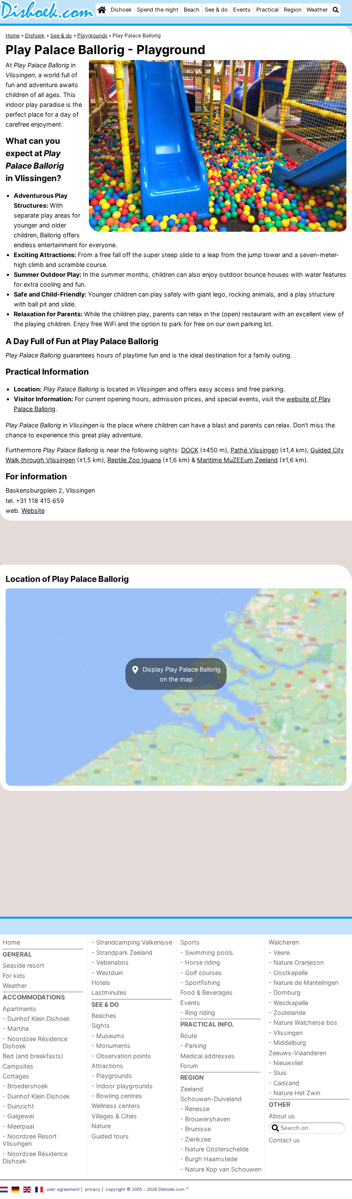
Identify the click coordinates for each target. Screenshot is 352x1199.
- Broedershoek (25, 1086)
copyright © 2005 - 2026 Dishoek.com (145, 1189)
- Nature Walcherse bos (303, 1022)
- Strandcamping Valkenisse (131, 942)
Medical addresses (207, 1056)
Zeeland (191, 1089)
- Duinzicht (18, 1106)
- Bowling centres (116, 1095)
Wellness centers (115, 1105)
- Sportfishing (200, 982)
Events (242, 9)
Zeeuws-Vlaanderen (297, 1053)
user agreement (63, 1189)
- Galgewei (18, 1116)
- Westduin (107, 972)
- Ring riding (197, 1012)
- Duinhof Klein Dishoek (36, 1018)
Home (11, 942)
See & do (216, 9)
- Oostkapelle (288, 972)
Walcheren (284, 942)
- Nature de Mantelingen (303, 982)
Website (33, 510)
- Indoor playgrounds (122, 1086)
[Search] (335, 9)
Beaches (103, 1015)
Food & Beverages (206, 992)
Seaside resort (23, 965)
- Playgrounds (111, 1075)
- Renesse (194, 1108)
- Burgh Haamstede (208, 1159)
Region (292, 9)
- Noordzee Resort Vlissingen (30, 1139)
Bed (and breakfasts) (33, 1056)
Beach (192, 9)
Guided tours (110, 1136)
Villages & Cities (114, 1116)
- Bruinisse (195, 1128)
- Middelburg (287, 1042)
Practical (267, 9)
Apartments (19, 1008)
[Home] (102, 9)
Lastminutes (109, 992)
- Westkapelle (288, 1002)
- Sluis (278, 1072)
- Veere (279, 952)
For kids (14, 975)
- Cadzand (284, 1083)
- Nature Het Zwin (294, 1092)
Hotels (100, 982)
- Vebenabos (110, 962)
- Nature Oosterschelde (214, 1149)
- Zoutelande (287, 1012)
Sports (190, 942)
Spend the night (158, 9)
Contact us (284, 1140)
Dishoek (121, 9)
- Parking (193, 1045)
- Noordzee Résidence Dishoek (35, 1042)
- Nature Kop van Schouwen (220, 1169)
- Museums (107, 1035)
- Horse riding (200, 962)
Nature (101, 1125)
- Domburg (284, 992)
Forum (189, 1065)
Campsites (18, 1066)
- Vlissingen (286, 1032)
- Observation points (121, 1056)
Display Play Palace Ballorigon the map (181, 674)
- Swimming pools (206, 952)
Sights (100, 1025)
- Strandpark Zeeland (121, 952)
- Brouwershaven (205, 1119)
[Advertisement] (176, 543)
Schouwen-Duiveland (211, 1098)
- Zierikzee (195, 1139)
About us (282, 1116)
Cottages (16, 1076)
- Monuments (110, 1045)
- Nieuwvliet (286, 1062)
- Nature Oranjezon (296, 962)
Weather (317, 9)
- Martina (16, 1028)
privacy (92, 1189)
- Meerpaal (18, 1126)
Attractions (107, 1065)
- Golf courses (201, 972)
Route (188, 1035)
